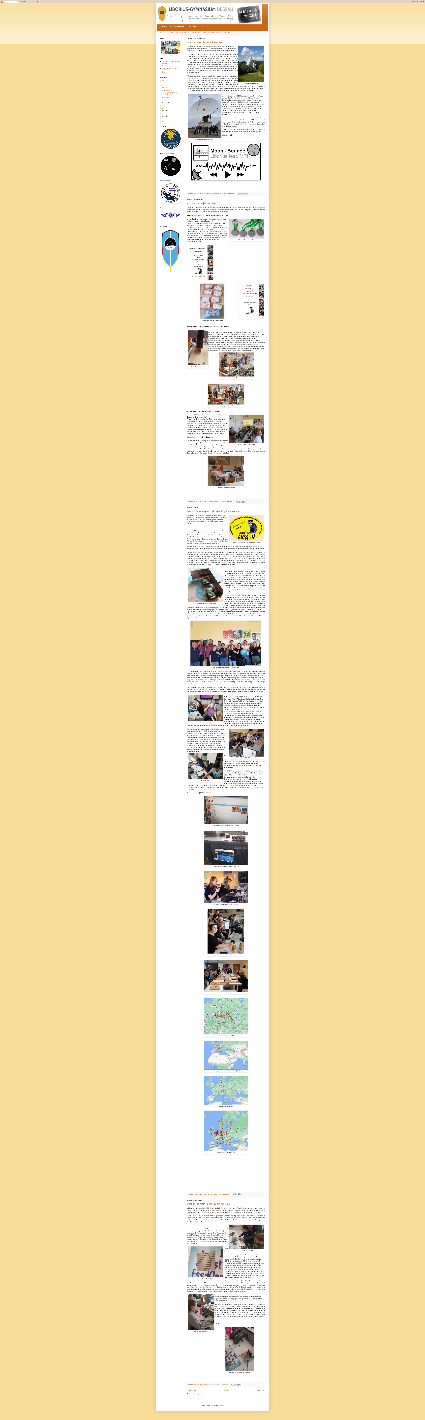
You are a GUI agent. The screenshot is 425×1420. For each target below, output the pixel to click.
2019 (164, 113)
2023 (164, 88)
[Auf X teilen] (242, 194)
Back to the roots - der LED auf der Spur (208, 1204)
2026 (164, 80)
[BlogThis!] (240, 194)
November (167, 90)
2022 (164, 106)
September (167, 97)
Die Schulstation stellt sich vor (178, 32)
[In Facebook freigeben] (245, 194)
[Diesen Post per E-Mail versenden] (238, 194)
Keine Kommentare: (229, 193)
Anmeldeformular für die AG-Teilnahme (217, 32)
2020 (164, 111)
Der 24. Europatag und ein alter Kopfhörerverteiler (213, 511)
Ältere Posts (260, 1391)
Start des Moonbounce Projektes (204, 42)
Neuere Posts (192, 1391)
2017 (164, 119)
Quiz (235, 32)
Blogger (221, 1405)
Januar (166, 102)
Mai (165, 100)
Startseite (226, 1391)
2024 (164, 85)
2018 (164, 116)
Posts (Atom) (198, 1394)
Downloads (196, 32)
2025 (164, 83)
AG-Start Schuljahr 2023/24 (201, 203)
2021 (164, 108)
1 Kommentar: (224, 1384)
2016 (164, 121)
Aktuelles (161, 32)
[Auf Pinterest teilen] (247, 194)
